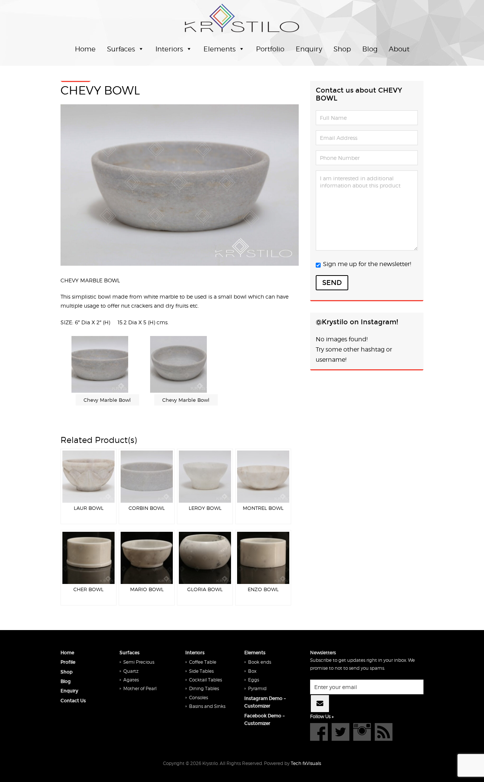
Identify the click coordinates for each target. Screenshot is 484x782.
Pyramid (257, 688)
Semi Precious (138, 662)
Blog (369, 49)
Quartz (130, 671)
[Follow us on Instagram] (362, 732)
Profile (67, 662)
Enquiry (309, 49)
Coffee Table (202, 662)
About (399, 49)
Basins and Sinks (207, 706)
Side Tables (201, 671)
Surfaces (121, 49)
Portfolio (270, 49)
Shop (342, 49)
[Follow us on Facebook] (319, 732)
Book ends (259, 662)
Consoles (198, 697)
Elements (219, 49)
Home (85, 49)
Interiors (169, 49)
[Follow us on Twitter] (340, 732)
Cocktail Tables (205, 680)
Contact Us (73, 700)
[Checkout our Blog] (383, 732)
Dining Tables (204, 688)
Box (252, 671)
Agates (131, 680)
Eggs (253, 680)
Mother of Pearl (140, 688)
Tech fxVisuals (306, 763)
